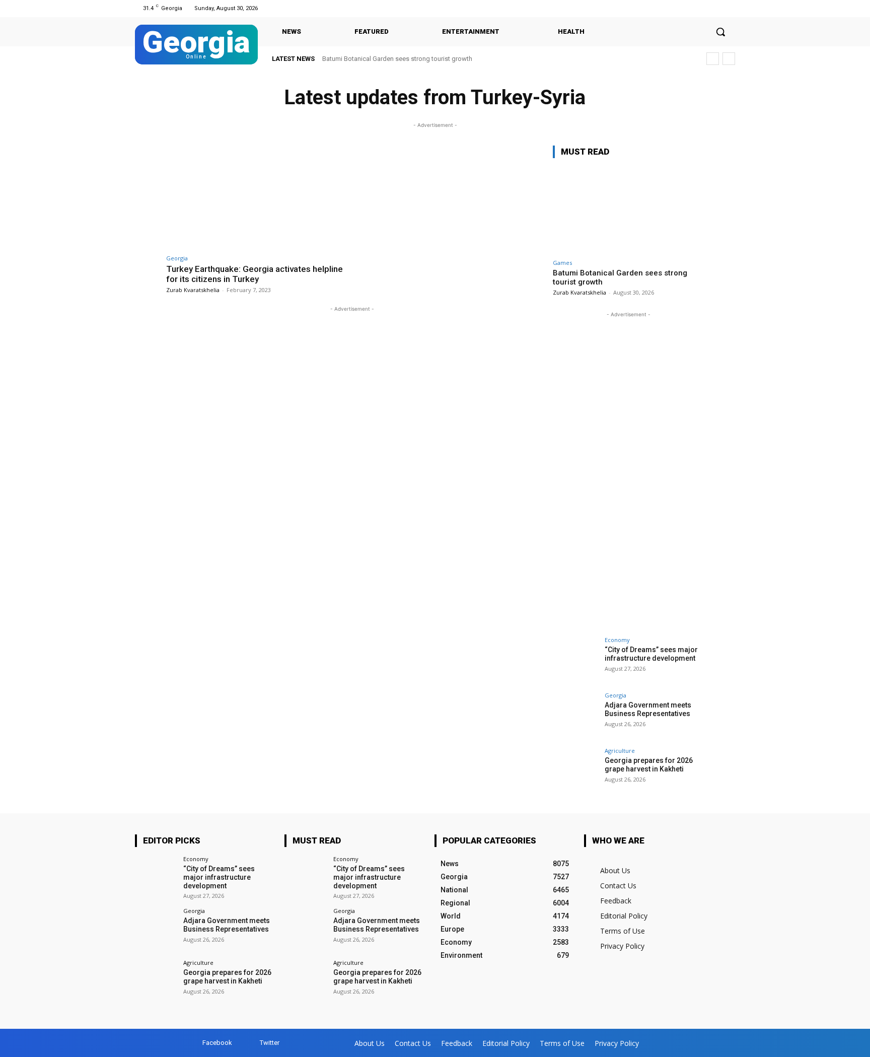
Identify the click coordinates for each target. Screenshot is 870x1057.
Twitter (269, 1042)
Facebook (217, 1042)
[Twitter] (728, 8)
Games (562, 262)
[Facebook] (716, 8)
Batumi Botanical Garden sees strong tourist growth (397, 58)
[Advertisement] (628, 471)
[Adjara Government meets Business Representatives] (575, 715)
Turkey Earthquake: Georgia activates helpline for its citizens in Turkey (254, 274)
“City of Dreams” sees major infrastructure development (651, 654)
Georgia (177, 258)
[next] (728, 58)
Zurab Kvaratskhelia (193, 290)
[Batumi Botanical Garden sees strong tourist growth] (628, 210)
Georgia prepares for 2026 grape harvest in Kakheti (649, 764)
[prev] (712, 58)
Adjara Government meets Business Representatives (648, 709)
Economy (617, 640)
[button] (720, 31)
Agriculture (620, 750)
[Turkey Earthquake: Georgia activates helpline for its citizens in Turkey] (256, 197)
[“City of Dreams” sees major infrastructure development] (575, 659)
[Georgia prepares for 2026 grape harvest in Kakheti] (575, 770)
